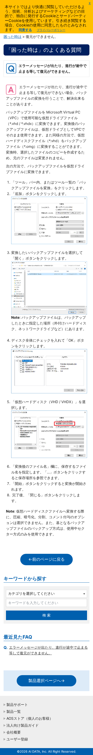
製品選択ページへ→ (46, 680)
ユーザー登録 (17, 739)
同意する (25, 30)
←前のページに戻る (46, 559)
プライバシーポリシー (51, 30)
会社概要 (13, 732)
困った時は (12, 36)
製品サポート (17, 704)
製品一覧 (13, 711)
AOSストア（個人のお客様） (29, 718)
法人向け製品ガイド (22, 725)
